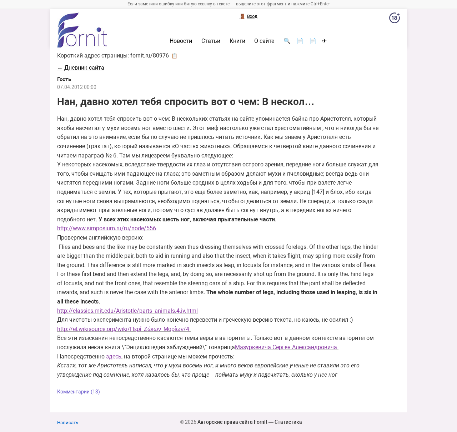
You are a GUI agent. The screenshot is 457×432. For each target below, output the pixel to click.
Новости (181, 41)
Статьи (210, 41)
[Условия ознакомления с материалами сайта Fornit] (394, 19)
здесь (113, 356)
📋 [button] (174, 56)
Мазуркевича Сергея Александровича (286, 347)
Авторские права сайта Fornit (232, 422)
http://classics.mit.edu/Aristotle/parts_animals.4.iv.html (127, 310)
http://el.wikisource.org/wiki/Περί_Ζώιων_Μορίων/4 (124, 329)
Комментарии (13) (78, 392)
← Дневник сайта (80, 67)
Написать (67, 422)
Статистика (288, 422)
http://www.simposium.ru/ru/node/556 (106, 228)
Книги (237, 41)
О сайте (264, 41)
